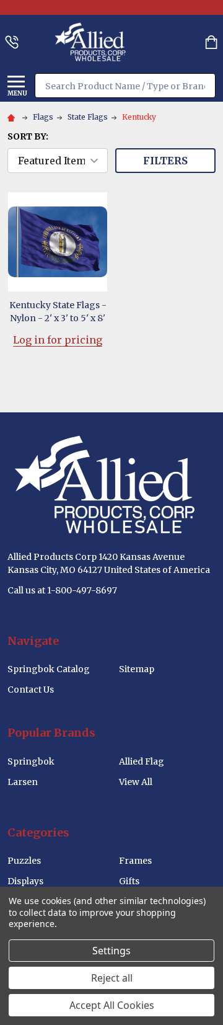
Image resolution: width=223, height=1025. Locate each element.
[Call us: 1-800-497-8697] (12, 42)
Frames (135, 860)
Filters (165, 160)
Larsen (22, 782)
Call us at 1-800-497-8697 (62, 590)
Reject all (112, 978)
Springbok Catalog (48, 669)
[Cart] (211, 42)
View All (135, 782)
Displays (25, 881)
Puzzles (24, 860)
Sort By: (27, 136)
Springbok (31, 761)
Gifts (129, 881)
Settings (111, 950)
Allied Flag (141, 761)
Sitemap (136, 669)
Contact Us (30, 689)
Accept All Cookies (111, 1005)
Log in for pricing (57, 340)
